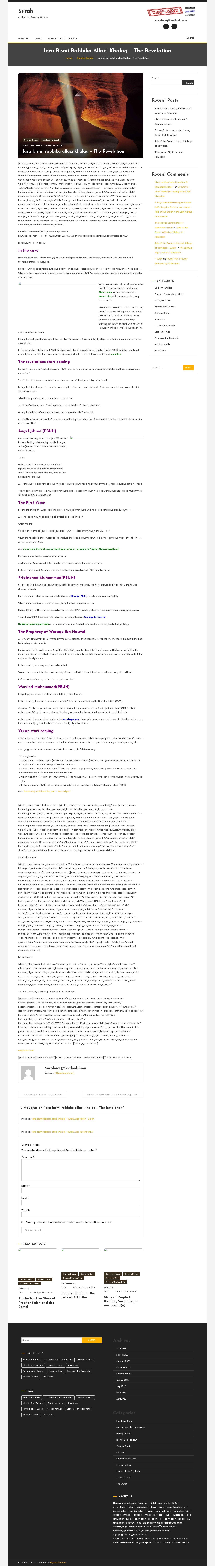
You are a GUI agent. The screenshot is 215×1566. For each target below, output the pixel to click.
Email (25, 1197)
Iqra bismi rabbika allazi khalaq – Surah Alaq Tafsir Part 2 (62, 1131)
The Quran (160, 350)
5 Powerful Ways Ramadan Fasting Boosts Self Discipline (172, 132)
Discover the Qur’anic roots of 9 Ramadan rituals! (171, 121)
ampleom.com (26, 1050)
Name (25, 1185)
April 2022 (121, 1398)
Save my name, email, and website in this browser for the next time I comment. (69, 1222)
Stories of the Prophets (29, 1283)
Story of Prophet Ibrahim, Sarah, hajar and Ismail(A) (121, 1301)
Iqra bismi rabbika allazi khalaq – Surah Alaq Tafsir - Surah (63, 1118)
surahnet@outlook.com (52, 145)
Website (26, 1210)
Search (73, 38)
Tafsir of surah (162, 344)
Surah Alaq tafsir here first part (39, 791)
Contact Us (55, 38)
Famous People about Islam (169, 294)
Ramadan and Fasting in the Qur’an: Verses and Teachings (173, 110)
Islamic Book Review (165, 306)
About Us (23, 38)
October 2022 (123, 1367)
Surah (25, 11)
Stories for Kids (44, 1279)
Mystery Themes (58, 1562)
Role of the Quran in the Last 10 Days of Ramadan (173, 143)
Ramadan (160, 319)
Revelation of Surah (50, 140)
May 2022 (121, 1392)
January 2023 (123, 1361)
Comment (27, 1157)
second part (64, 791)
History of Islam (163, 300)
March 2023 (122, 1354)
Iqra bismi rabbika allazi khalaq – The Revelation (73, 151)
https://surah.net (64, 1072)
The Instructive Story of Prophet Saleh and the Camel (36, 1303)
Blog (39, 38)
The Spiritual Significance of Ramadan (169, 154)
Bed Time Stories (113, 1274)
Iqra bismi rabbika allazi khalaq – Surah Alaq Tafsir (112, 1094)
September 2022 (124, 1373)
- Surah (158, 258)
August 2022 (122, 1379)
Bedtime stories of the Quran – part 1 (43, 1094)
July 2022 (121, 1386)
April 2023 (121, 1348)
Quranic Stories (31, 140)
